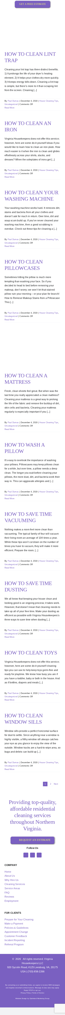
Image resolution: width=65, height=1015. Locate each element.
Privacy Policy (26, 993)
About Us (10, 876)
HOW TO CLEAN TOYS (31, 653)
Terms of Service (38, 993)
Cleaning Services (15, 884)
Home (8, 871)
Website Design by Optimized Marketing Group (32, 998)
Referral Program (14, 944)
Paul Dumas (13, 101)
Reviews (9, 896)
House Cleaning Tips (48, 101)
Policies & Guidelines (16, 928)
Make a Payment (14, 923)
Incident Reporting (15, 940)
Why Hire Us (12, 880)
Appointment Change (16, 932)
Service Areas (12, 888)
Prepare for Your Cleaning (19, 919)
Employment (11, 901)
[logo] (32, 11)
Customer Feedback (16, 936)
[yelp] (39, 855)
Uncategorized (11, 104)
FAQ (7, 892)
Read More (9, 108)
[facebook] (25, 855)
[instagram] (32, 855)
